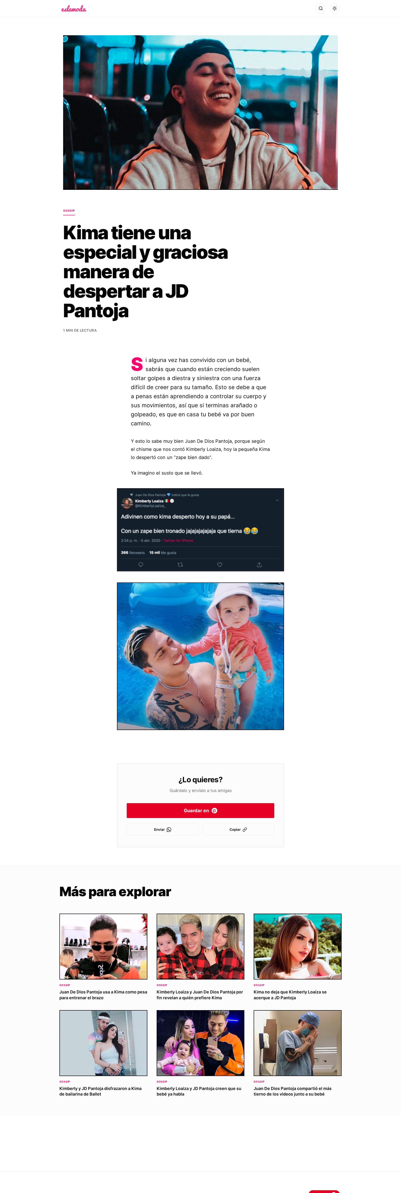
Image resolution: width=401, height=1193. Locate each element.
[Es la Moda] (74, 8)
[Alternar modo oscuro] (335, 8)
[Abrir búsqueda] (321, 8)
